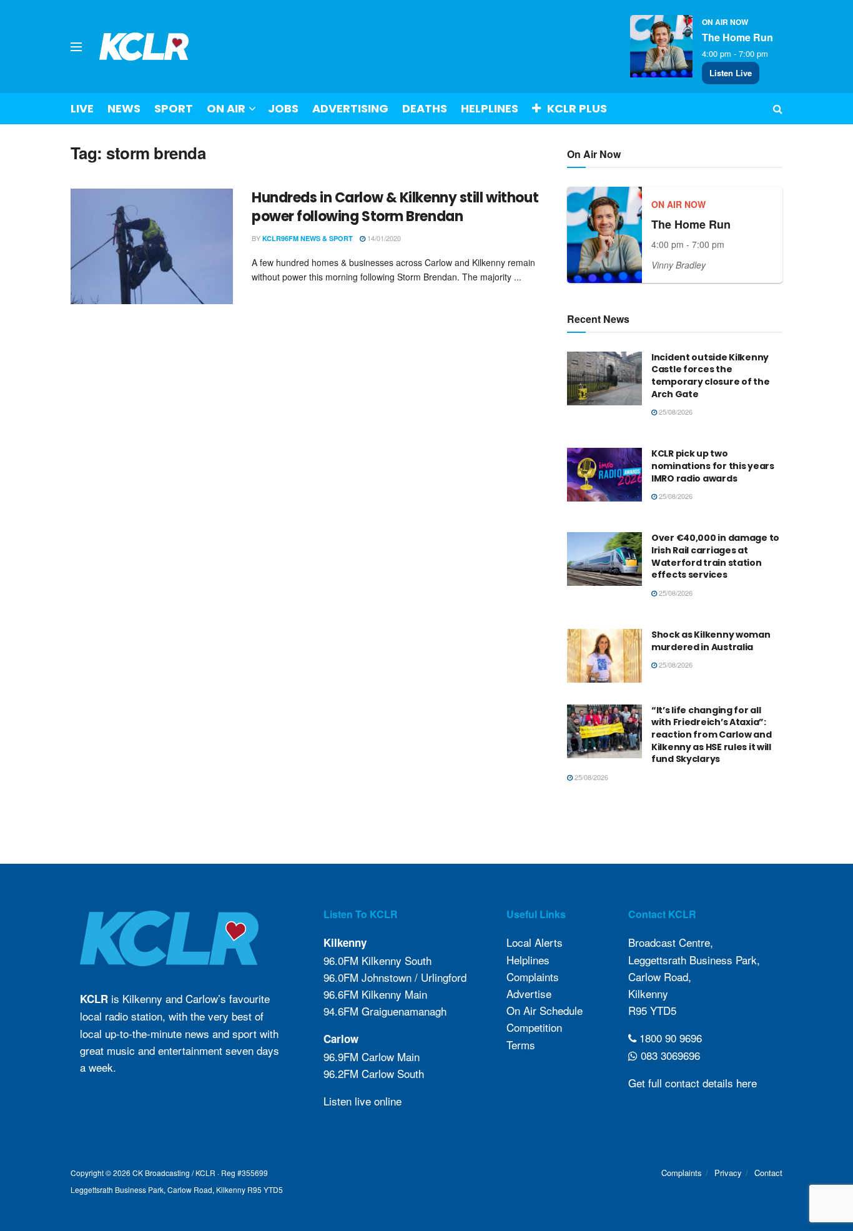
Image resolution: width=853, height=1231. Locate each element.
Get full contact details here (692, 1082)
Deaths (424, 108)
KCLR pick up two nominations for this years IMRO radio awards (712, 465)
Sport (173, 108)
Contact (768, 1173)
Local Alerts (534, 942)
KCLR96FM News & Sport (307, 238)
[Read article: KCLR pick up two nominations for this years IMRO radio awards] (604, 475)
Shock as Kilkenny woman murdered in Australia (711, 640)
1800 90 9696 (669, 1038)
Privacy (728, 1173)
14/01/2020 (383, 238)
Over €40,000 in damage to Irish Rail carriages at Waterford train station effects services (715, 556)
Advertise (528, 993)
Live (82, 108)
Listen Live (730, 73)
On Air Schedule (544, 1010)
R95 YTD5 (652, 1010)
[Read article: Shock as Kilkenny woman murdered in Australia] (604, 656)
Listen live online (362, 1101)
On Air (226, 108)
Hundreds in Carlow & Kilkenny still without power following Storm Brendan (395, 207)
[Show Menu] (76, 46)
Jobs (283, 108)
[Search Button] (777, 108)
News (124, 108)
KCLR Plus (577, 108)
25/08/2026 (675, 412)
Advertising (350, 108)
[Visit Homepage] (144, 46)
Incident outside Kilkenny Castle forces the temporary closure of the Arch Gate (710, 375)
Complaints (532, 976)
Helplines (489, 108)
